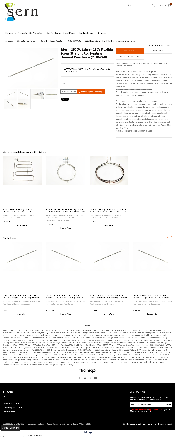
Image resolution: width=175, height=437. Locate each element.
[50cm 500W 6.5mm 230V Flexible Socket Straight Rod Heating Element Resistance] (65, 256)
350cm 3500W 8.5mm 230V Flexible (77, 330)
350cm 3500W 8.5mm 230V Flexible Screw (109, 330)
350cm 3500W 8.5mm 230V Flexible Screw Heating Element (143, 350)
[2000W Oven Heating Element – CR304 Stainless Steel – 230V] (22, 170)
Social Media (69, 32)
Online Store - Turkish (11, 404)
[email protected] (156, 92)
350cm (5, 330)
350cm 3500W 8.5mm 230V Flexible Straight (98, 355)
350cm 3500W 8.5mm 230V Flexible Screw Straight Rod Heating (73, 332)
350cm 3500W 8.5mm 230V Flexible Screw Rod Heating (74, 345)
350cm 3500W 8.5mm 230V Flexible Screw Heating (98, 350)
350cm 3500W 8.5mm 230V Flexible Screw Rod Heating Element (122, 345)
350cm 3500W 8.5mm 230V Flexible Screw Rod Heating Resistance (70, 347)
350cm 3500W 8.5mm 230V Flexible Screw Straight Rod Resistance (99, 337)
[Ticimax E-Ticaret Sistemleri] (87, 432)
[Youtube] (95, 378)
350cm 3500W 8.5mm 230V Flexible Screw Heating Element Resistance (31, 352)
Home (5, 396)
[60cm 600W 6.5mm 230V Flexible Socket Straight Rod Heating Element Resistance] (109, 256)
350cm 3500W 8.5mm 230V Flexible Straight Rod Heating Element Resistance (123, 357)
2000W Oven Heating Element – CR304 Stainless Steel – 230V (19, 210)
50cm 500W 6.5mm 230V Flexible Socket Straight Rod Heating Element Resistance (65, 296)
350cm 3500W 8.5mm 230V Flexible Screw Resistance (58, 355)
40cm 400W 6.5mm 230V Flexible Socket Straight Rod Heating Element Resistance (21, 296)
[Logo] (87, 371)
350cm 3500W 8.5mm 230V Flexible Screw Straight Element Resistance (97, 342)
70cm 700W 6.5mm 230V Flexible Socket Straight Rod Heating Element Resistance (151, 296)
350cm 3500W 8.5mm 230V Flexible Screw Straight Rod (25, 332)
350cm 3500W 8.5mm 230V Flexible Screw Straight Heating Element (38, 340)
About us (6, 400)
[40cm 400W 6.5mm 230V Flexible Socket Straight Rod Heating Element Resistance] (22, 256)
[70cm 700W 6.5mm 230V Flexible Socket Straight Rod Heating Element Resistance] (152, 256)
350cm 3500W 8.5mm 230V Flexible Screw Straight (147, 330)
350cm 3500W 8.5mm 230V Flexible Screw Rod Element (120, 347)
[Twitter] (85, 378)
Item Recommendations (130, 56)
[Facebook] (79, 378)
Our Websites (35, 32)
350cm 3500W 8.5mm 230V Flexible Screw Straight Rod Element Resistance (41, 337)
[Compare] (87, 83)
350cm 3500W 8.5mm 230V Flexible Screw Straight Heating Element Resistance (98, 340)
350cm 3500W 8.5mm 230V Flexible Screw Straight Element (44, 342)
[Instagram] (90, 378)
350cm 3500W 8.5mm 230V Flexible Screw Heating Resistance (86, 352)
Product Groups (86, 32)
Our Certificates (54, 32)
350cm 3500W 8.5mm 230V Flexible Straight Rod (137, 355)
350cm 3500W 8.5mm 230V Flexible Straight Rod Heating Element (64, 357)
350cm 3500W (15, 330)
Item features (130, 50)
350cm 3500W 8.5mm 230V (51, 330)
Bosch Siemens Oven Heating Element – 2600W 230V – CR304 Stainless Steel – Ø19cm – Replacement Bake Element (65, 210)
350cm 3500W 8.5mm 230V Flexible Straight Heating (51, 362)
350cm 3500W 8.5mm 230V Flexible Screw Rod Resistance (53, 350)
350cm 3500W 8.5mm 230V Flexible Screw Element (132, 352)
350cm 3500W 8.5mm (30, 330)
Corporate (22, 32)
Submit (168, 405)
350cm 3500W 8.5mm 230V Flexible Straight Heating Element (98, 362)
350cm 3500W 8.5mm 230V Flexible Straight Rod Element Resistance (116, 359)
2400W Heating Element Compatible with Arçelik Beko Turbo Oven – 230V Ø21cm (108, 210)
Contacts (102, 32)
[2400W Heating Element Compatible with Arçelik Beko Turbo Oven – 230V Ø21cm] (109, 170)
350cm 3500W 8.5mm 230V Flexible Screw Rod (31, 345)
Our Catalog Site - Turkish (12, 408)
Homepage (10, 32)
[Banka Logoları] (47, 424)
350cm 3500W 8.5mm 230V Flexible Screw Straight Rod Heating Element (129, 332)
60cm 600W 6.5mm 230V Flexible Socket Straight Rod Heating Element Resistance (108, 296)
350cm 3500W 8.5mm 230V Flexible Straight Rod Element (64, 359)
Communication (9, 412)
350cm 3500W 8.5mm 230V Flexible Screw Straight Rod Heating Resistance (90, 335)
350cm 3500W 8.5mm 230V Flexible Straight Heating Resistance (46, 364)
